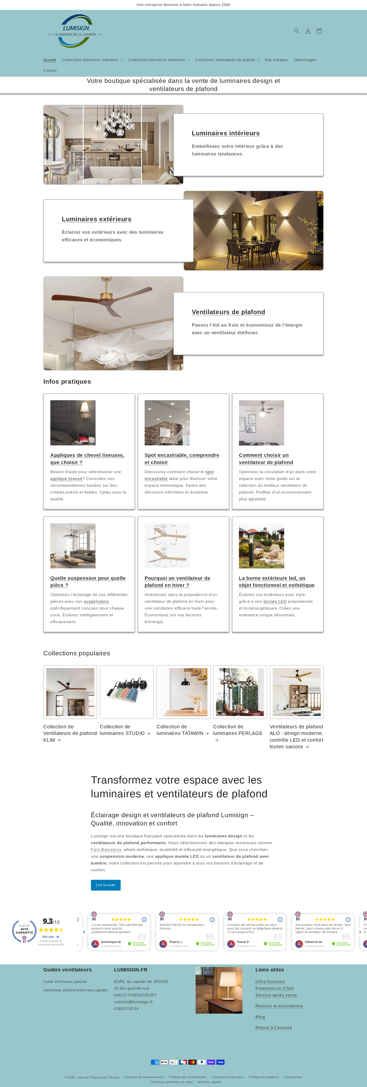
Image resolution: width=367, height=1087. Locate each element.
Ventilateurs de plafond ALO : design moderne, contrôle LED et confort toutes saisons (296, 737)
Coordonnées (293, 1077)
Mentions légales (210, 1081)
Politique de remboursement (144, 1077)
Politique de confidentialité (187, 1077)
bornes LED (275, 601)
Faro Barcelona (106, 849)
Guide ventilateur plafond (65, 982)
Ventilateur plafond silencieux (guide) (75, 990)
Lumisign (83, 1077)
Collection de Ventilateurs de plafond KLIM (70, 733)
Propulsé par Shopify (105, 1077)
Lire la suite (105, 885)
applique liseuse (66, 478)
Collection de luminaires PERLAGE (238, 730)
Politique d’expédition (264, 1077)
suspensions (96, 601)
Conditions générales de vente (172, 1081)
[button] (92, 60)
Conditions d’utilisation (228, 1077)
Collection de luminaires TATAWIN (180, 730)
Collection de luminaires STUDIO (122, 730)
